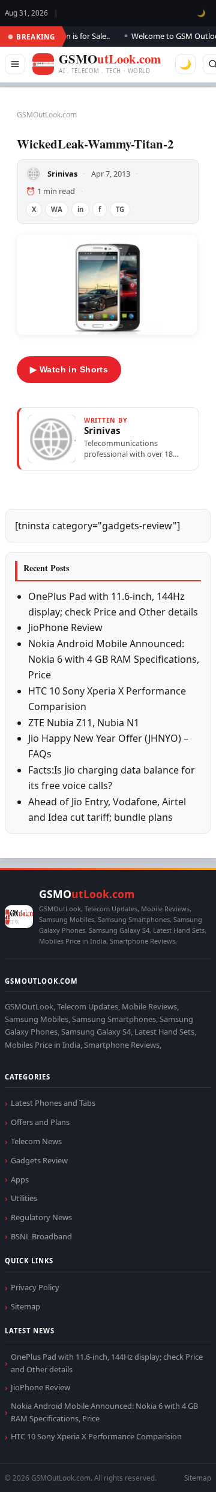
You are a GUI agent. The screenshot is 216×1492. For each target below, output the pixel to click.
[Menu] (15, 64)
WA (56, 209)
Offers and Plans (40, 1122)
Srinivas (62, 173)
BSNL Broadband (41, 1236)
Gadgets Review (39, 1160)
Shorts (175, 1468)
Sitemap (25, 1306)
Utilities (24, 1198)
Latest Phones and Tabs (53, 1102)
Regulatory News (41, 1217)
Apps (20, 1179)
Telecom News (36, 1141)
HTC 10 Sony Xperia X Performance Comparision (96, 1436)
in (80, 209)
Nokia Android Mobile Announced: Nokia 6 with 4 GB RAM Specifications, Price (113, 659)
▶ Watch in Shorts (69, 369)
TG (120, 209)
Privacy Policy (35, 1287)
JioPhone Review (65, 627)
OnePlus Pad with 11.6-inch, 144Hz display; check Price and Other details (107, 1363)
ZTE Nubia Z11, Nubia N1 (83, 722)
